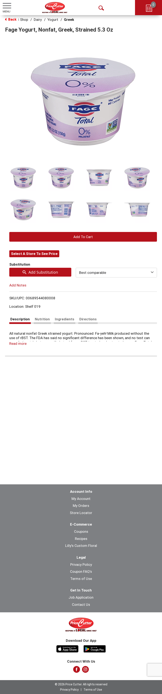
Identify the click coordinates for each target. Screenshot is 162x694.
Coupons (81, 531)
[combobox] (116, 272)
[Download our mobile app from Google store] (95, 648)
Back (11, 19)
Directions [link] (88, 319)
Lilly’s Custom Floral (81, 545)
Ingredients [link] (64, 319)
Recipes (81, 539)
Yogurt (52, 19)
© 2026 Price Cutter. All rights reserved (81, 684)
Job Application (81, 597)
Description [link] (20, 319)
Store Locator (81, 513)
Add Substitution (43, 272)
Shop (24, 19)
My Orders (81, 506)
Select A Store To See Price (34, 254)
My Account (81, 499)
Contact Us (81, 604)
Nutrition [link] (42, 319)
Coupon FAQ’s (81, 571)
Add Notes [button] (17, 285)
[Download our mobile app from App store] (67, 648)
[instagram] (85, 671)
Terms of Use (81, 579)
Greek (69, 19)
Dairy (38, 19)
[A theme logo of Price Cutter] (55, 7)
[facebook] (76, 671)
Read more (18, 343)
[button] (23, 178)
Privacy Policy (81, 564)
